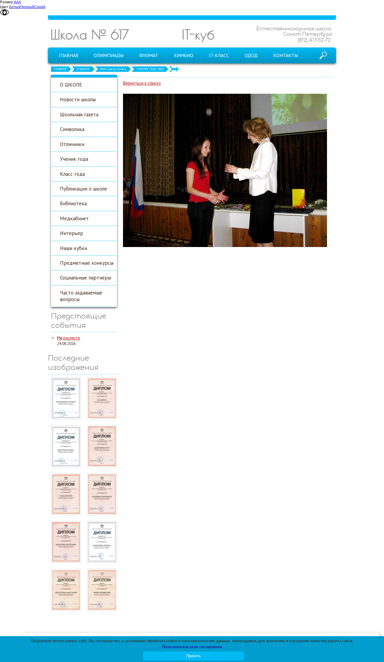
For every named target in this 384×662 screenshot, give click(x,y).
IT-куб (198, 34)
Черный (27, 7)
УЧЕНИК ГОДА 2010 (150, 69)
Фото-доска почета (113, 69)
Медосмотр (68, 338)
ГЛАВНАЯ (59, 69)
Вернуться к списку (142, 83)
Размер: (7, 2)
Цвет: (4, 7)
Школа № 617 (89, 34)
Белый (15, 7)
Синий (39, 7)
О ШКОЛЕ (83, 69)
